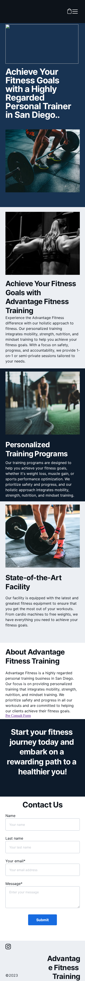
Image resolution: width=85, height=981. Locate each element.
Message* (13, 883)
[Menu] (75, 12)
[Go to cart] (69, 11)
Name (10, 815)
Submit (42, 920)
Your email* (15, 861)
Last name (14, 838)
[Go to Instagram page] (8, 946)
